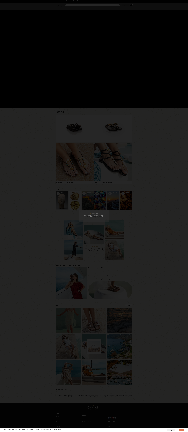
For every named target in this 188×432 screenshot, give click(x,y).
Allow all (181, 430)
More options (171, 430)
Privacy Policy (6, 430)
